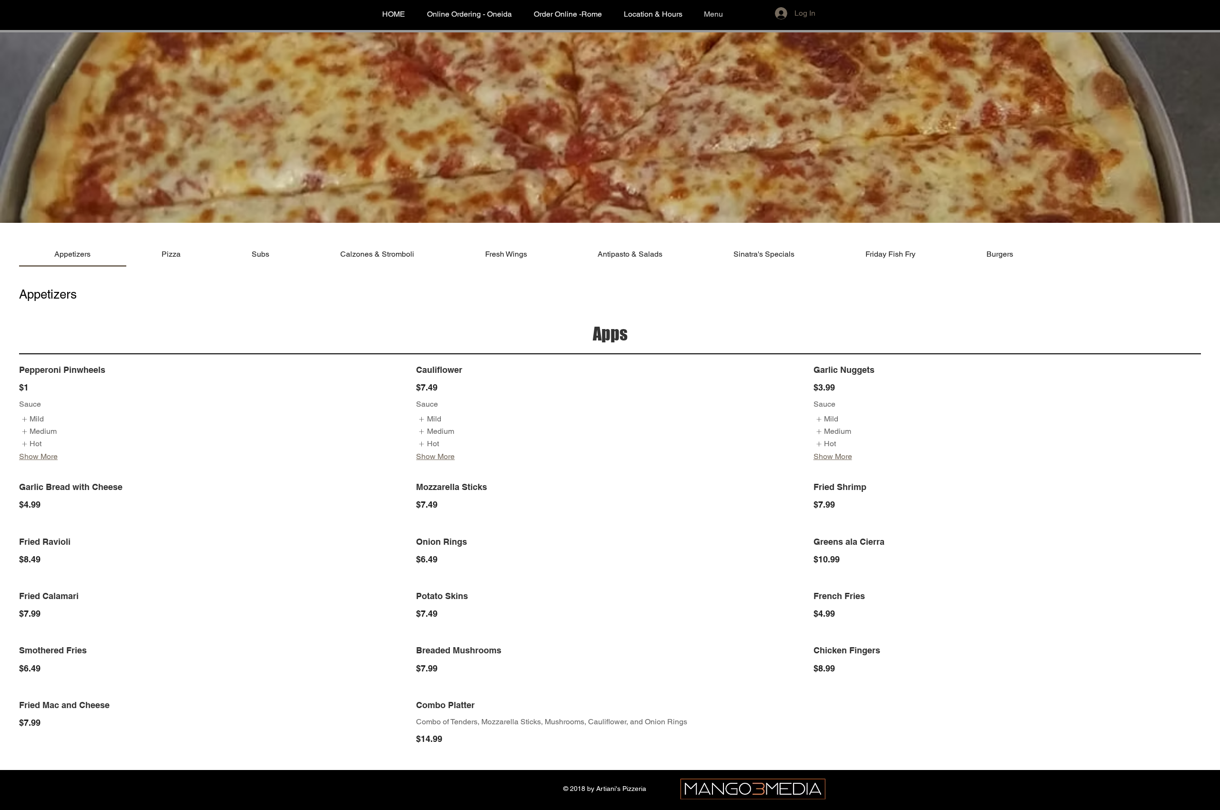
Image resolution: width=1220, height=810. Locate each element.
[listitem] (32, 419)
